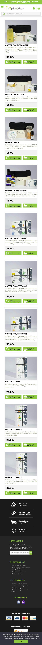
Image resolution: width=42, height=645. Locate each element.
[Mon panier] (38, 8)
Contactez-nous (17, 574)
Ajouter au (30, 61)
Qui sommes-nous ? (19, 565)
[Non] (40, 638)
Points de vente (17, 569)
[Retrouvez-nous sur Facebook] (18, 602)
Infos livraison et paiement (21, 585)
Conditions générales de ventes (20, 590)
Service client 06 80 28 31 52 (25, 513)
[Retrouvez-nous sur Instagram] (23, 602)
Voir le (15, 61)
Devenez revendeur (18, 571)
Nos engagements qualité (21, 567)
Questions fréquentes (19, 583)
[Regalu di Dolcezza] (14, 8)
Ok (21, 641)
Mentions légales (18, 587)
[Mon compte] (34, 8)
